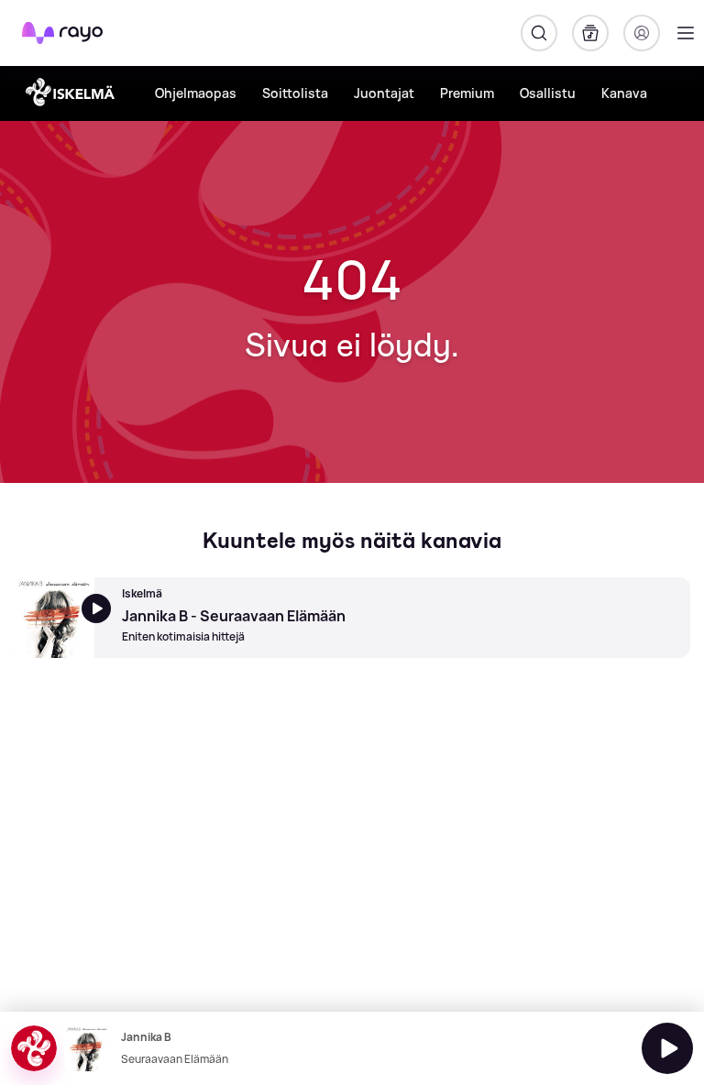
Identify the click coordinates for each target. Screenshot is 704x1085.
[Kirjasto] (590, 33)
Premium (467, 93)
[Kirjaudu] (641, 33)
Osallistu (548, 93)
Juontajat (384, 93)
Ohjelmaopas (195, 93)
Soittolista (295, 93)
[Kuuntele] (667, 1048)
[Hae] (539, 33)
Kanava (624, 93)
